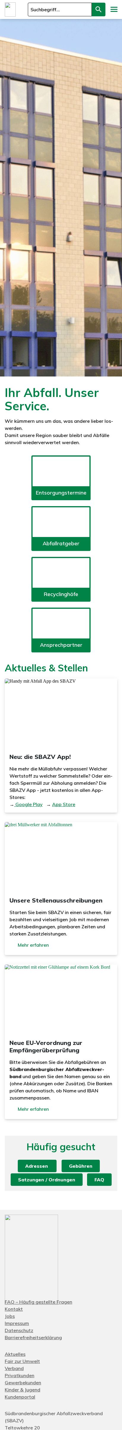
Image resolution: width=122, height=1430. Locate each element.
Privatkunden (19, 1375)
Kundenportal (20, 1397)
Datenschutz (19, 1330)
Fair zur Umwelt (22, 1361)
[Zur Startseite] (10, 9)
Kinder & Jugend (22, 1390)
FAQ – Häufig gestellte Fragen (38, 1302)
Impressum (17, 1323)
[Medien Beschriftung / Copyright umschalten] (114, 369)
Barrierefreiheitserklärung (33, 1337)
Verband (14, 1368)
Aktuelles (15, 1354)
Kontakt (14, 1309)
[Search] (98, 9)
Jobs (10, 1316)
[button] (113, 9)
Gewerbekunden (23, 1382)
